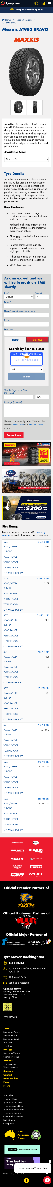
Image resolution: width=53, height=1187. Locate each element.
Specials (8, 1071)
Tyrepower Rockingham (29, 9)
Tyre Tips (7, 1046)
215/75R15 (43, 652)
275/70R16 (43, 725)
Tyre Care (7, 1042)
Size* (6, 293)
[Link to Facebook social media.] (26, 1180)
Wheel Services (10, 1067)
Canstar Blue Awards (13, 1116)
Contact (7, 1074)
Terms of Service (35, 424)
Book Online (10, 1078)
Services (8, 1060)
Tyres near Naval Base (13, 1109)
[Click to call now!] (36, 3)
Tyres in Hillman (10, 1099)
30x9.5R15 (43, 542)
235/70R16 (43, 688)
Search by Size (10, 1035)
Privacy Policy (17, 424)
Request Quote (14, 435)
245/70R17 (43, 761)
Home (8, 19)
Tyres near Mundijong (13, 1106)
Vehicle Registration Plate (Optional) (15, 392)
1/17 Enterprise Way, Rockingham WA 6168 (27, 970)
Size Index (8, 1095)
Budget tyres (9, 1120)
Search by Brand (11, 1039)
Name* (7, 302)
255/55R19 (43, 798)
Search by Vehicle (11, 1032)
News (6, 1085)
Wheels (7, 1049)
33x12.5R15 (43, 615)
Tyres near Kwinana (12, 1102)
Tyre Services (9, 1064)
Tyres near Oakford (12, 1113)
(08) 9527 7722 (17, 977)
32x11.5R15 (43, 578)
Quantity (39, 293)
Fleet (6, 1082)
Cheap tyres (8, 1123)
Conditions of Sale (36, 1174)
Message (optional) (13, 402)
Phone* (19, 311)
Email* (7, 320)
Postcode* (9, 329)
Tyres (6, 1028)
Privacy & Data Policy (19, 1174)
